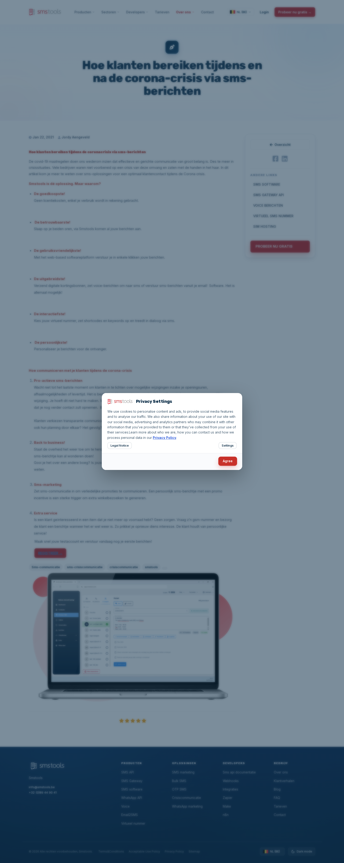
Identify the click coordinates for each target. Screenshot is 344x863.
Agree (228, 461)
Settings (228, 445)
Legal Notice (119, 445)
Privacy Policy (164, 438)
